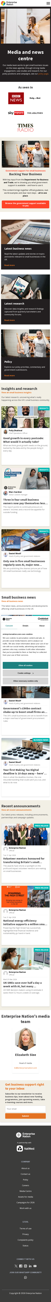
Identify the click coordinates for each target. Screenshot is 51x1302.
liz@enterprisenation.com (25, 1068)
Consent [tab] (9, 626)
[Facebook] (20, 1265)
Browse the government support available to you (25, 204)
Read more (9, 265)
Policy (25, 1179)
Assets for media (25, 1197)
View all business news (12, 601)
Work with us (25, 1208)
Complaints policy (25, 1240)
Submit (25, 1116)
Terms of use (25, 1228)
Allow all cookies (25, 665)
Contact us (25, 1174)
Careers (25, 1185)
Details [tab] (25, 626)
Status (25, 1245)
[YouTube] (35, 1265)
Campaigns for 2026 (26, 1202)
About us (25, 1168)
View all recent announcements (16, 810)
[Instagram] (25, 1265)
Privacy (25, 1234)
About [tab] (41, 626)
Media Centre (26, 1191)
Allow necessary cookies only (25, 681)
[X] (16, 1265)
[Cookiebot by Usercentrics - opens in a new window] (38, 619)
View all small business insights (16, 392)
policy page (43, 73)
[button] (48, 3)
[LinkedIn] (30, 1265)
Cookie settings (24, 673)
